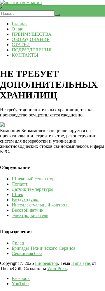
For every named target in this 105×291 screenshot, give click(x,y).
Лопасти (20, 184)
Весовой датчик (27, 210)
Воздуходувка (25, 199)
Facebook (21, 278)
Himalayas (81, 263)
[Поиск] (57, 15)
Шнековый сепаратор (33, 178)
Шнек (17, 194)
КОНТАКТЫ (25, 55)
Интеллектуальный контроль (40, 204)
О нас (17, 28)
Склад (18, 242)
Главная (19, 23)
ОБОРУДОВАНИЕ (31, 39)
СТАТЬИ (21, 44)
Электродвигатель (30, 215)
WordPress (57, 268)
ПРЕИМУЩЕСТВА (32, 34)
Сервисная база (27, 253)
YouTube (20, 283)
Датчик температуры (32, 189)
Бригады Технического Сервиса (43, 248)
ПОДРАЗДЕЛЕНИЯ (32, 49)
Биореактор (46, 263)
